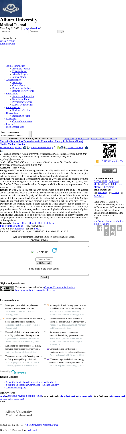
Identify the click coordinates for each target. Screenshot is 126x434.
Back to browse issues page (104, 138)
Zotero (115, 192)
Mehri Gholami (75, 147)
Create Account (7, 41)
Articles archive (13, 79)
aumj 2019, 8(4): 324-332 (76, 138)
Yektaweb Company (16, 387)
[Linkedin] (119, 228)
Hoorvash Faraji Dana (11, 147)
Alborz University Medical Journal (41, 425)
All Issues (17, 82)
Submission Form (20, 99)
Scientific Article (34, 395)
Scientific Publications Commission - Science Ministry (32, 384)
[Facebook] (99, 228)
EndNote (113, 181)
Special (37, 228)
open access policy (15, 127)
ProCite (107, 184)
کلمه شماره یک (117, 395)
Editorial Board (19, 71)
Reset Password (7, 43)
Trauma (15, 223)
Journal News (19, 77)
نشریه (3, 395)
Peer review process (22, 102)
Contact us (11, 118)
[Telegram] (113, 228)
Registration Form (21, 115)
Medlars (98, 184)
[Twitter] (106, 228)
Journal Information (15, 66)
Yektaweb (32, 430)
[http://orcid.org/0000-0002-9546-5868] (58, 148)
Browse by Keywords (23, 90)
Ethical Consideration (22, 104)
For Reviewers (13, 107)
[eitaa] (113, 233)
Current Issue (18, 85)
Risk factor (49, 223)
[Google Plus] (106, 233)
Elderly (24, 223)
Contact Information (22, 121)
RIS (105, 181)
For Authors (12, 93)
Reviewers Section (21, 110)
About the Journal (21, 68)
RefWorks (109, 187)
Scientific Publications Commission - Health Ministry (32, 382)
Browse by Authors (21, 88)
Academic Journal (16, 395)
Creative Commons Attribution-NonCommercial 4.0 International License (45, 288)
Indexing (10, 124)
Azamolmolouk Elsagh (42, 147)
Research (19, 228)
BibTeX (98, 181)
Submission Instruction (23, 96)
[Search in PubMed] (28, 148)
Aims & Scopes (20, 74)
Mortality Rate (36, 223)
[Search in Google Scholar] (24, 148)
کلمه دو (4, 398)
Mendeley (102, 192)
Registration (12, 113)
